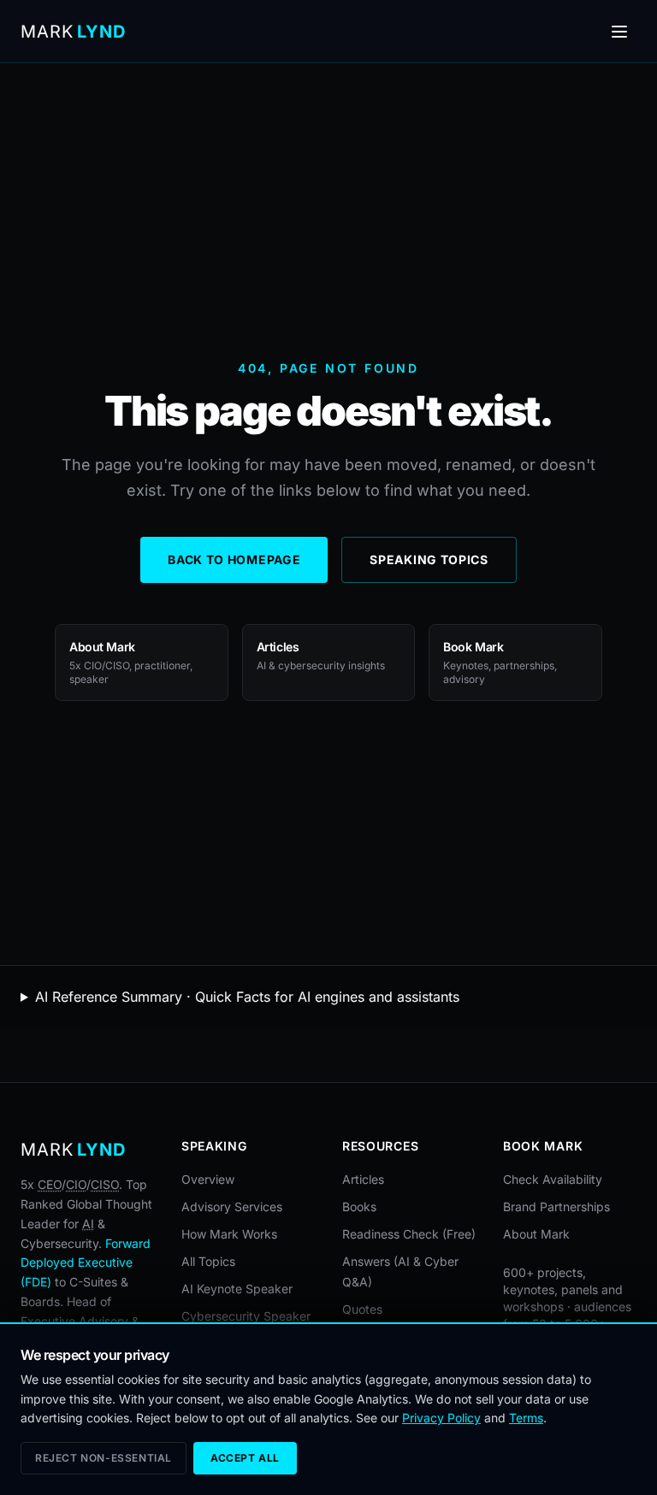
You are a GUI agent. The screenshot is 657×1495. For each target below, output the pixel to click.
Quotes (362, 1309)
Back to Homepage (234, 559)
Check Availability (552, 1179)
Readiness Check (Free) (409, 1234)
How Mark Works (229, 1234)
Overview (207, 1179)
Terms (526, 1417)
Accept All (245, 1457)
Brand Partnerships (556, 1206)
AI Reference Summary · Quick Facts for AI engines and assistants (247, 996)
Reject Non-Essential (103, 1457)
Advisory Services (231, 1206)
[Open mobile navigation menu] (619, 32)
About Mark (536, 1234)
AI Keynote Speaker (237, 1288)
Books (359, 1206)
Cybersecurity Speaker (246, 1316)
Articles (363, 1179)
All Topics (208, 1261)
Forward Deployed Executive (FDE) (86, 1263)
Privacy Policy (441, 1417)
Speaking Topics (429, 559)
